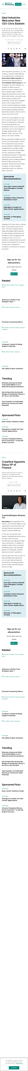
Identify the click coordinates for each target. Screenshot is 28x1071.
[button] (3, 4)
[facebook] (8, 48)
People (4, 13)
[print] (25, 48)
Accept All (14, 1067)
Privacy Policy (19, 1063)
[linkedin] (11, 48)
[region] (14, 1064)
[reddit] (17, 48)
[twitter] (14, 48)
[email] (19, 48)
